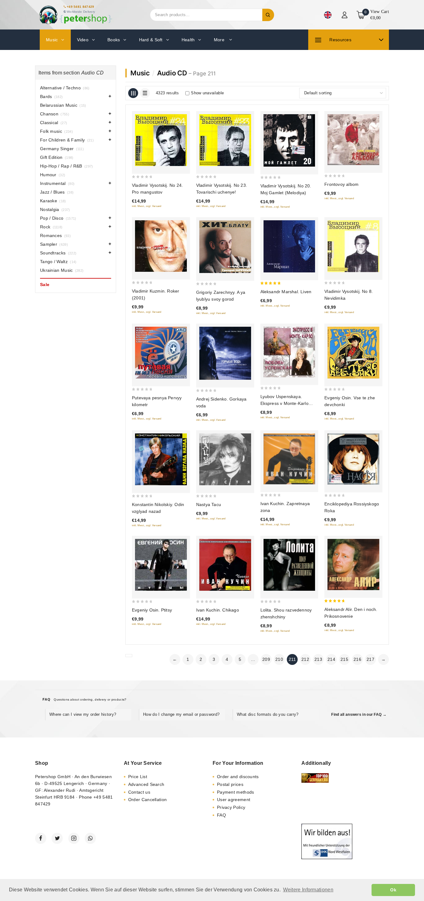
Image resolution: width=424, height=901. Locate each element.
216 (357, 659)
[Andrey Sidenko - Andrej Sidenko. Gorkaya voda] (225, 353)
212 (305, 659)
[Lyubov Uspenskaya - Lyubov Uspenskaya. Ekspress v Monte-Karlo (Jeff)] (289, 352)
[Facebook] (40, 838)
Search (268, 15)
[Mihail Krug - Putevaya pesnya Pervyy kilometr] (161, 353)
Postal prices (230, 784)
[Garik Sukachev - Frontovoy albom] (353, 139)
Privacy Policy (231, 807)
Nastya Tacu (208, 504)
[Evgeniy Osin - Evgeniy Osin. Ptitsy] (161, 565)
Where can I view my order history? (82, 714)
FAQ (221, 815)
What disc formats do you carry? (267, 714)
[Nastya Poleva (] (225, 459)
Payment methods (235, 792)
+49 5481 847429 (80, 6)
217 (370, 659)
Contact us (139, 792)
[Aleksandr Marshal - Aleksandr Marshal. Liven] (289, 246)
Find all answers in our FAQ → (358, 714)
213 (318, 659)
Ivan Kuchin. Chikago (217, 609)
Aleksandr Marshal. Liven (286, 291)
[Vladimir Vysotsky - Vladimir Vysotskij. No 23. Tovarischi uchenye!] (225, 140)
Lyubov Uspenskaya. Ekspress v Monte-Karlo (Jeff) (284, 403)
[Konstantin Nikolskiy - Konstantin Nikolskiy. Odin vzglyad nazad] (161, 459)
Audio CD (172, 73)
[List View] (145, 93)
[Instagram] (73, 838)
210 (279, 659)
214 (331, 659)
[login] (345, 15)
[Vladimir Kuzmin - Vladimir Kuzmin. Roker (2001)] (161, 246)
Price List (137, 776)
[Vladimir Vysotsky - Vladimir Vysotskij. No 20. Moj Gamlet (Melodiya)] (289, 140)
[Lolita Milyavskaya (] (289, 565)
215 (344, 659)
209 (266, 659)
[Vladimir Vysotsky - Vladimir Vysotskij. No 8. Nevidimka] (353, 246)
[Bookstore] (75, 14)
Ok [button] (393, 889)
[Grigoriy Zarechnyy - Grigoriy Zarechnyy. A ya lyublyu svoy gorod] (225, 246)
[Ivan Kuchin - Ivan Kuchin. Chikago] (225, 565)
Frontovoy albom (341, 184)
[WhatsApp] (90, 838)
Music (140, 73)
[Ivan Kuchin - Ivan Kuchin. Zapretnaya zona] (289, 458)
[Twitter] (57, 838)
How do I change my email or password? (181, 714)
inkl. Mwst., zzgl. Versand (146, 206)
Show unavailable (207, 93)
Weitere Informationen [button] (308, 889)
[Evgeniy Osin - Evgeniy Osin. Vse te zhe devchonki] (353, 353)
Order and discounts (238, 776)
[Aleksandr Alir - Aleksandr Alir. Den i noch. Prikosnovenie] (353, 564)
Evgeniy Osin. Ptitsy (152, 609)
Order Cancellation (147, 799)
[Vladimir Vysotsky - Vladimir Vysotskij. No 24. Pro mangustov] (161, 140)
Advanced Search (146, 784)
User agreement (233, 799)
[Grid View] (133, 93)
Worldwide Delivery (81, 11)
